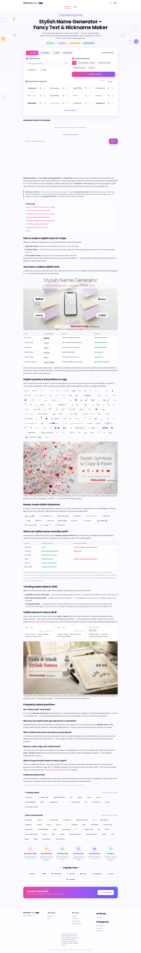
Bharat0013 (104, 820)
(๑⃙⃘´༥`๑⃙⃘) (105, 428)
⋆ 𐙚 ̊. (44, 428)
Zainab (80, 797)
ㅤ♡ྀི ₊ (50, 409)
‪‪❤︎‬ (96, 409)
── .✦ (65, 391)
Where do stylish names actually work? (41, 221)
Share (113, 141)
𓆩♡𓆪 (60, 414)
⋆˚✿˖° (92, 400)
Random (33, 70)
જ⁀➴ (27, 391)
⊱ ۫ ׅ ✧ (58, 391)
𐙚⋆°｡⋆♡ (71, 409)
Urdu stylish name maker (40, 622)
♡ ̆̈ (26, 428)
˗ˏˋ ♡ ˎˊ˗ (32, 400)
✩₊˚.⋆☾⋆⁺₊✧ (29, 414)
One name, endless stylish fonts (38, 210)
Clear (44, 70)
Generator (67, 7)
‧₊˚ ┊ (96, 391)
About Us (74, 916)
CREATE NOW (106, 892)
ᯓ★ (73, 391)
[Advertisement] (70, 162)
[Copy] (40, 88)
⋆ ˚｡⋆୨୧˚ (106, 414)
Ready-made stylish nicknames (38, 217)
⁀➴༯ (70, 395)
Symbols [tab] (45, 53)
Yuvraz (90, 797)
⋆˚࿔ (63, 395)
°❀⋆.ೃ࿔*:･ (106, 400)
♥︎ (46, 419)
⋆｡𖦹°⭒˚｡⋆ (81, 409)
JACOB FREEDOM (31, 802)
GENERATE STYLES (94, 74)
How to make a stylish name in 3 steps (41, 207)
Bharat (27, 839)
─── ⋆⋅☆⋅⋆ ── (40, 395)
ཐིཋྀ (112, 428)
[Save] (44, 88)
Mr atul (99, 797)
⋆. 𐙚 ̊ (107, 419)
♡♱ (92, 432)
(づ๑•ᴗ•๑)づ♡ (47, 432)
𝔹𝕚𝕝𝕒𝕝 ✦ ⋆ (39, 520)
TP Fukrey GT (96, 802)
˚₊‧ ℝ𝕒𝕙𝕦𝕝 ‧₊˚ (77, 516)
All (74, 63)
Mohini (108, 802)
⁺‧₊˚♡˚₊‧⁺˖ (72, 432)
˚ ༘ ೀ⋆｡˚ (27, 409)
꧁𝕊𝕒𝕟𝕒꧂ (62, 520)
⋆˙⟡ (107, 391)
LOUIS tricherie (108, 825)
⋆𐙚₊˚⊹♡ (37, 409)
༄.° (98, 405)
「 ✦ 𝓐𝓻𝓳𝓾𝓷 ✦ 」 (87, 520)
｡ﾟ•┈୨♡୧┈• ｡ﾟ (93, 428)
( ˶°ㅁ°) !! (28, 419)
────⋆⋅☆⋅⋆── (31, 423)
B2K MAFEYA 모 (61, 839)
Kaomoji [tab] (67, 53)
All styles (91, 68)
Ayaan (62, 834)
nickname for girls (79, 68)
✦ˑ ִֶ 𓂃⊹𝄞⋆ (83, 432)
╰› (41, 391)
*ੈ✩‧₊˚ (77, 419)
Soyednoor (29, 825)
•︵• (114, 419)
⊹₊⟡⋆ (46, 400)
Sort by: (102, 80)
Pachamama (54, 802)
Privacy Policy (75, 921)
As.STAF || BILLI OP (92, 834)
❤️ (76, 400)
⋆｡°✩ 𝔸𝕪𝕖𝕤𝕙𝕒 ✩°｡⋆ (46, 516)
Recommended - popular (87, 63)
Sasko (42, 802)
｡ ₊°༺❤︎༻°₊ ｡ (53, 423)
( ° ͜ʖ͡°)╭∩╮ (109, 423)
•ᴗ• (90, 419)
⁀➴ (52, 391)
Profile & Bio (99, 928)
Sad (86, 802)
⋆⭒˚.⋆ (49, 405)
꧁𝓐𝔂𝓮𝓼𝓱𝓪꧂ (30, 516)
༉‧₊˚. (78, 405)
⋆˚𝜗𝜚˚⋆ (54, 400)
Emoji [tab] (56, 53)
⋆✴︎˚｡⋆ (99, 395)
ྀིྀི (41, 419)
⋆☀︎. (42, 423)
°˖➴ (79, 391)
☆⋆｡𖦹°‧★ (55, 419)
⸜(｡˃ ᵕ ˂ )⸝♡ (60, 409)
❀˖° (96, 419)
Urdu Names (99, 931)
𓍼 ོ (98, 432)
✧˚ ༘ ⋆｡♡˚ (84, 414)
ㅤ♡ (99, 414)
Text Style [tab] (32, 53)
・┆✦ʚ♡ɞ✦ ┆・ (61, 405)
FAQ (28, 231)
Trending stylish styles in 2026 (37, 224)
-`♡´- (113, 395)
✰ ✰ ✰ (89, 423)
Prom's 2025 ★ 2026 (32, 807)
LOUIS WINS (95, 825)
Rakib (36, 839)
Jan (72, 797)
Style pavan (29, 829)
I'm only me (29, 797)
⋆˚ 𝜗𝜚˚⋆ (103, 409)
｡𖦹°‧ (76, 395)
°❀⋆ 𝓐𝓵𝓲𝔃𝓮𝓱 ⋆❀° (31, 525)
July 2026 (99, 917)
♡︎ (31, 428)
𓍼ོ (84, 419)
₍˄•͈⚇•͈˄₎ (110, 432)
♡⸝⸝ (90, 409)
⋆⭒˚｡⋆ (37, 428)
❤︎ (25, 400)
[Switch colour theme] (110, 3)
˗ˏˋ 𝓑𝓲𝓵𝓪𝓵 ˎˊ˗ (28, 520)
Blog (75, 7)
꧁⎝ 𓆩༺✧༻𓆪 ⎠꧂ (33, 437)
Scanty (40, 820)
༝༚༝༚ (115, 400)
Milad (54, 834)
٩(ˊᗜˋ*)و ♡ (79, 428)
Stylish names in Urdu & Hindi (37, 227)
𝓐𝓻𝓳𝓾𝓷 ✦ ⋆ (74, 520)
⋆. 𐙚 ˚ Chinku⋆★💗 (74, 802)
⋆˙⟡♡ (64, 419)
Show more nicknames (70, 134)
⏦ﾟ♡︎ (42, 405)
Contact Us (75, 918)
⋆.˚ (40, 400)
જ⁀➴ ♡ (28, 395)
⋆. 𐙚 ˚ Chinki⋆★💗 (43, 797)
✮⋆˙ (106, 395)
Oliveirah (75, 825)
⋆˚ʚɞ (53, 414)
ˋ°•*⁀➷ (34, 391)
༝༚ (66, 414)
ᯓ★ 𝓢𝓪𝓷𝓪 (50, 520)
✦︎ (50, 428)
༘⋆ (36, 405)
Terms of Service (76, 923)
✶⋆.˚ (93, 414)
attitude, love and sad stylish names (56, 770)
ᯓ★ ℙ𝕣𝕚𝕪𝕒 (106, 516)
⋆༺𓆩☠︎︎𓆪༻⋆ (42, 414)
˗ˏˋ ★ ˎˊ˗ (85, 405)
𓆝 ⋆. (63, 432)
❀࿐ (65, 428)
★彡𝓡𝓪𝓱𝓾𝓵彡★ (63, 516)
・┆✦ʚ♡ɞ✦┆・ (31, 432)
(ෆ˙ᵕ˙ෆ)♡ (74, 414)
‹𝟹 (92, 405)
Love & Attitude (100, 926)
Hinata (104, 834)
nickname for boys (104, 63)
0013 (113, 834)
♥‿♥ (57, 428)
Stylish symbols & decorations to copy (41, 214)
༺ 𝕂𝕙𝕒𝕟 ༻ (60, 525)
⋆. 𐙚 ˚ (57, 395)
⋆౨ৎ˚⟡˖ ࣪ (98, 423)
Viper (84, 825)
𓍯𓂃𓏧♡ (28, 405)
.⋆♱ (46, 437)
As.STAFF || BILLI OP (75, 834)
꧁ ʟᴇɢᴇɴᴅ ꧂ (102, 520)
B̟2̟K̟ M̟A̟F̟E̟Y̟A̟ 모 (47, 839)
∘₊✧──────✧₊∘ (77, 423)
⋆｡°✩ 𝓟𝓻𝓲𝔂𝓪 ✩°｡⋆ (91, 516)
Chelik (45, 834)
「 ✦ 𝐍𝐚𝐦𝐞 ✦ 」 (87, 395)
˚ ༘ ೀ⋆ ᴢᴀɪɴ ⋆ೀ (45, 525)
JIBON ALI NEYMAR (59, 797)
